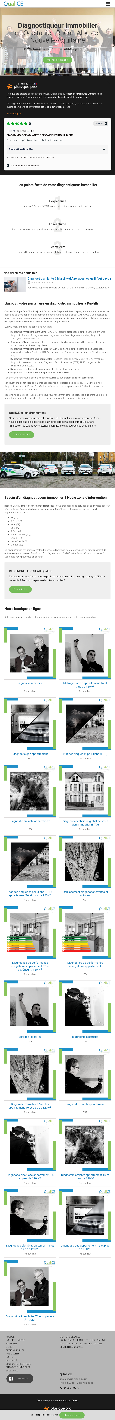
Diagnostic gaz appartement (30, 754)
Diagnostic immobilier (30, 683)
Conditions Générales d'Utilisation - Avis (83, 1340)
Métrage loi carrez (29, 1037)
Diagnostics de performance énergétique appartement (85, 964)
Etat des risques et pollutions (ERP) (85, 754)
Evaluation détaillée (21, 149)
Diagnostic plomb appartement (85, 1104)
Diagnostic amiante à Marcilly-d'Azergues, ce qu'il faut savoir (69, 278)
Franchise (11, 1343)
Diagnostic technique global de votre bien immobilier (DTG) (85, 822)
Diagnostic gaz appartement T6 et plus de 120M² (85, 1247)
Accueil (10, 1337)
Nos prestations (15, 1340)
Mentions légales (70, 1337)
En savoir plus (14, 113)
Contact (11, 1357)
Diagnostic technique (18, 1364)
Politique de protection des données (81, 1343)
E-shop (9, 1347)
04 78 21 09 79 (71, 1387)
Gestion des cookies (71, 1347)
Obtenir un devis (72, 1415)
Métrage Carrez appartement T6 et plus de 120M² (85, 684)
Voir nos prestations (57, 59)
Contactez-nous (21, 434)
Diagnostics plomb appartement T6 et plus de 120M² (30, 1247)
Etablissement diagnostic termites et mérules (85, 893)
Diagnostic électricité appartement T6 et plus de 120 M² (30, 1176)
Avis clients (13, 1353)
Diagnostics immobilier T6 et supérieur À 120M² (30, 1318)
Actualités (12, 1360)
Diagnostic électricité (85, 1037)
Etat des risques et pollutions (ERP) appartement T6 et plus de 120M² (30, 893)
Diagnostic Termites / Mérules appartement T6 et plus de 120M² (30, 1105)
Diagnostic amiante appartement (30, 821)
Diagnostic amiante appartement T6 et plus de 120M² (85, 1176)
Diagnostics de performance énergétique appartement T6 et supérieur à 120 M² (29, 966)
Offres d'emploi (15, 1350)
